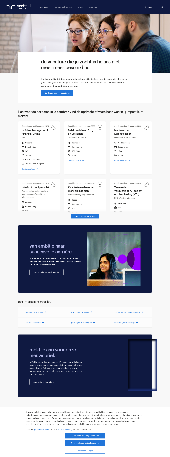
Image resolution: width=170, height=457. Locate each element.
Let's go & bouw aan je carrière (46, 272)
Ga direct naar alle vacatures (57, 93)
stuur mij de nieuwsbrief (43, 382)
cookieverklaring (65, 429)
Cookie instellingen (85, 450)
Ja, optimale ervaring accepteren (85, 435)
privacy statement (42, 429)
